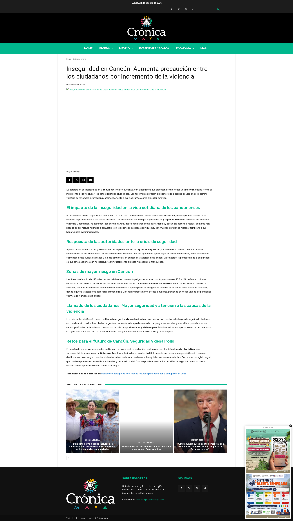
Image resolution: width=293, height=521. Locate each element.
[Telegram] (90, 180)
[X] (76, 180)
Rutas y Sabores (146, 443)
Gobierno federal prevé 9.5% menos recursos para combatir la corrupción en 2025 (143, 373)
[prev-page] (68, 458)
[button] (218, 9)
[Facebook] (171, 9)
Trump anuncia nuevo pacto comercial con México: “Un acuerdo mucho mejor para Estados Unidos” (200, 446)
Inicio (68, 59)
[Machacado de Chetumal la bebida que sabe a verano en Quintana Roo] (146, 421)
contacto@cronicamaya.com (150, 499)
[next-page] (73, 458)
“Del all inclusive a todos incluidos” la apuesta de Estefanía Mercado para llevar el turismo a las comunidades (93, 446)
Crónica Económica (200, 440)
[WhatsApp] (83, 180)
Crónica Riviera (79, 59)
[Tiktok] (205, 488)
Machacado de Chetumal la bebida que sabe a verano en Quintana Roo (146, 448)
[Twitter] (178, 9)
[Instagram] (197, 488)
